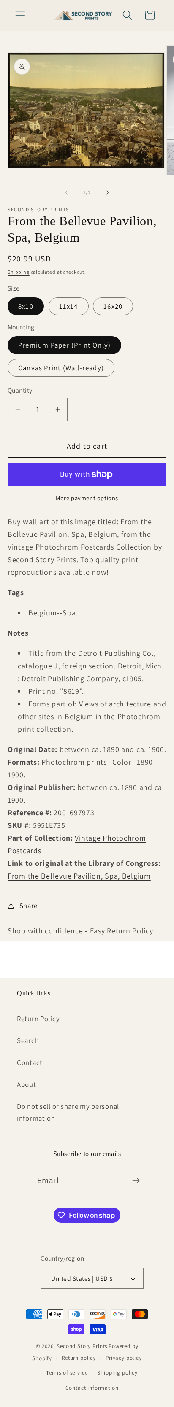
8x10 (25, 306)
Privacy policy (124, 1357)
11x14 (68, 306)
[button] (20, 15)
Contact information (92, 1387)
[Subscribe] (136, 1180)
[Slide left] (66, 192)
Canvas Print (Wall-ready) (61, 367)
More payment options (87, 498)
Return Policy (130, 930)
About (26, 1084)
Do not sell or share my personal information (68, 1112)
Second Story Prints (82, 1346)
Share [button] (28, 905)
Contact (30, 1062)
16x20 (112, 306)
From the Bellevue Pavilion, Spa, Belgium (79, 876)
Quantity (20, 390)
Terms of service (66, 1372)
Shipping (19, 272)
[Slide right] (107, 192)
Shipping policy (117, 1372)
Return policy (79, 1357)
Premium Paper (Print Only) (64, 345)
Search (28, 1040)
